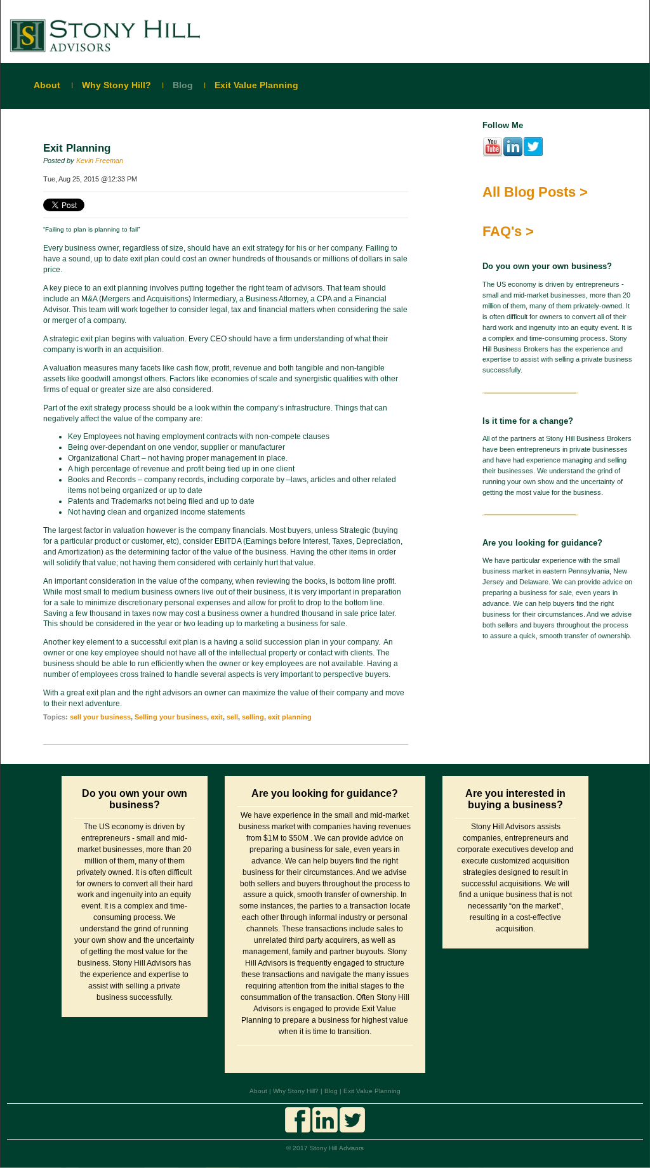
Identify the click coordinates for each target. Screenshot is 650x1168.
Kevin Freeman (99, 160)
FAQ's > (508, 231)
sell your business (100, 717)
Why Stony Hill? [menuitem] (116, 85)
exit (217, 717)
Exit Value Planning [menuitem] (256, 85)
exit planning (290, 717)
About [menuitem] (47, 85)
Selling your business (171, 717)
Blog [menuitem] (183, 85)
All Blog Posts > (535, 192)
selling (253, 717)
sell (232, 717)
